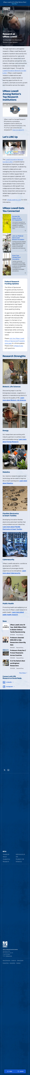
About (5, 857)
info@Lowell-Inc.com (14, 200)
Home (4, 31)
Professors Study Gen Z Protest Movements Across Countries (18, 652)
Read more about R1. (18, 130)
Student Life (20, 859)
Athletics (19, 861)
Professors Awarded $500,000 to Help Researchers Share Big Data (18, 641)
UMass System (20, 960)
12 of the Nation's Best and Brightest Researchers (17, 663)
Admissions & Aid (20, 855)
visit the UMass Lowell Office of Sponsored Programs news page (15, 340)
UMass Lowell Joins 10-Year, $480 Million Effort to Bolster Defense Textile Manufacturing (18, 628)
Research (10, 31)
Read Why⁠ (14, 3)
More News (22, 673)
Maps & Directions (6, 960)
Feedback (18, 962)
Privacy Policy (6, 962)
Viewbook (6, 854)
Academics (6, 859)
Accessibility (12, 962)
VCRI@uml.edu (18, 346)
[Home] (6, 8)
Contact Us (13, 960)
